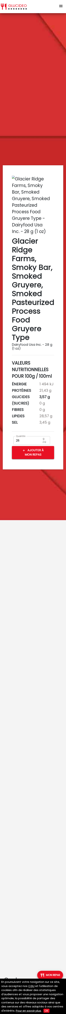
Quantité (20, 436)
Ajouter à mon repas (33, 452)
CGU (31, 986)
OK (46, 1011)
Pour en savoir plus (28, 1011)
